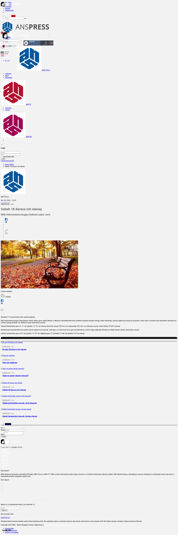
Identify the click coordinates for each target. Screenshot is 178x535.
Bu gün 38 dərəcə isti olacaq (14, 349)
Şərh (2, 434)
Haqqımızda (9, 10)
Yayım (4, 449)
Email (3, 430)
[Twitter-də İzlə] (2, 487)
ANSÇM (29, 137)
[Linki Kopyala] (6, 231)
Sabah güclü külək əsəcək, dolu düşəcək (19, 403)
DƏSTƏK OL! (5, 518)
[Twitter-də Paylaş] (6, 222)
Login (3, 159)
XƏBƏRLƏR (5, 204)
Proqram (5, 465)
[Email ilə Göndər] (6, 234)
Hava (12, 204)
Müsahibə (8, 78)
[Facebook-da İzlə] (2, 484)
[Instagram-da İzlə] (2, 493)
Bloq (7, 76)
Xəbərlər (8, 74)
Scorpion (77, 525)
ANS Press (46, 70)
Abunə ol (4, 510)
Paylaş (4, 436)
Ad (2, 428)
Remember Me (8, 157)
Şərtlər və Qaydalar (11, 532)
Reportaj (8, 108)
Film (3, 467)
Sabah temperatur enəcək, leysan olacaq (19, 416)
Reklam (7, 8)
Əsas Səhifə (9, 164)
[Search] (13, 16)
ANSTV (28, 104)
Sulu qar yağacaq (9, 362)
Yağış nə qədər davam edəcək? (15, 376)
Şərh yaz (8, 424)
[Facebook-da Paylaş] (6, 220)
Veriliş (7, 110)
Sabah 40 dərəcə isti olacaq (14, 390)
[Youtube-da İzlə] (2, 490)
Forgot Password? (7, 161)
